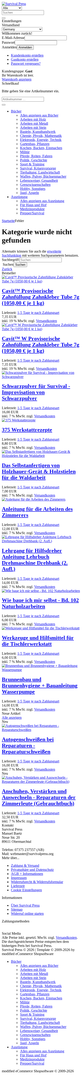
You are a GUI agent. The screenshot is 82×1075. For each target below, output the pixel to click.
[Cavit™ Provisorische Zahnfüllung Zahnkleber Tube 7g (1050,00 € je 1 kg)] (41, 281)
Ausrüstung (19, 197)
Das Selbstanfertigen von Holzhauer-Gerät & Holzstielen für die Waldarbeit (39, 471)
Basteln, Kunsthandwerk (38, 132)
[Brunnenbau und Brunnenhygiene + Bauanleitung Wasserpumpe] (41, 670)
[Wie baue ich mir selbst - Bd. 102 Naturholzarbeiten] (41, 591)
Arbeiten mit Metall (34, 123)
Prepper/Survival (32, 213)
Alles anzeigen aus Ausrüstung (42, 201)
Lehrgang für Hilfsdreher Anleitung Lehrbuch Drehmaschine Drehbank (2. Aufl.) (35, 560)
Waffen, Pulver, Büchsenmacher (43, 176)
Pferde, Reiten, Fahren (36, 156)
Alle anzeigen (12, 717)
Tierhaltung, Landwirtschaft (40, 172)
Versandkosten (46, 321)
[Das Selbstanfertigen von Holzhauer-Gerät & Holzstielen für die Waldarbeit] (41, 456)
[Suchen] (3, 18)
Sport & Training (32, 164)
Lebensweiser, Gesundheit (39, 180)
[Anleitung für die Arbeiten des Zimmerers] (33, 499)
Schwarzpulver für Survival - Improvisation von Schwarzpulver (36, 392)
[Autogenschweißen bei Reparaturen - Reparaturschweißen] (41, 730)
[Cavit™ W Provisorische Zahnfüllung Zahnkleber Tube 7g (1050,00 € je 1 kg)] (41, 329)
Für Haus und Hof (33, 205)
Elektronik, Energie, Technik (41, 140)
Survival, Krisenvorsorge (38, 168)
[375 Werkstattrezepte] (19, 420)
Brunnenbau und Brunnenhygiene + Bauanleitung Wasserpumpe (39, 685)
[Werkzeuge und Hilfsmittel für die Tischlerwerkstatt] (40, 628)
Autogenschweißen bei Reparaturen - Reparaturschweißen (28, 745)
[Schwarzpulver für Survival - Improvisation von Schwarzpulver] (41, 377)
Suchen (20, 264)
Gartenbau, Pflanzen (34, 144)
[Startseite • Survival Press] (14, 4)
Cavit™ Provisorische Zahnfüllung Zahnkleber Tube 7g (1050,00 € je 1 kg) (40, 297)
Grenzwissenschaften (35, 184)
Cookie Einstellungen (26, 890)
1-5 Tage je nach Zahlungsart (38, 313)
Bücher (16, 111)
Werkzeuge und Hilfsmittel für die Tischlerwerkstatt (38, 641)
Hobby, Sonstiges (32, 189)
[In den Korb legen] (3, 104)
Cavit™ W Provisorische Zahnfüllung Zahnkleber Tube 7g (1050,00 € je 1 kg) (40, 345)
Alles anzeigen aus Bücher (39, 115)
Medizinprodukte (32, 209)
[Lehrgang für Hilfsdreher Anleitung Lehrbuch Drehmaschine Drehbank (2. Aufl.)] (41, 541)
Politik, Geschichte (33, 160)
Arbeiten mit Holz (33, 119)
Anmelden (25, 47)
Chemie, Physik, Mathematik (41, 136)
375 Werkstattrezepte (27, 430)
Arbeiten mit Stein (33, 127)
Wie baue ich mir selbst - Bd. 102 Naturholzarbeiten (40, 603)
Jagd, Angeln (29, 193)
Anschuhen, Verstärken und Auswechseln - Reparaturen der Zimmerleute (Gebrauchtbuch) (39, 797)
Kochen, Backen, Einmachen (41, 148)
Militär (25, 152)
